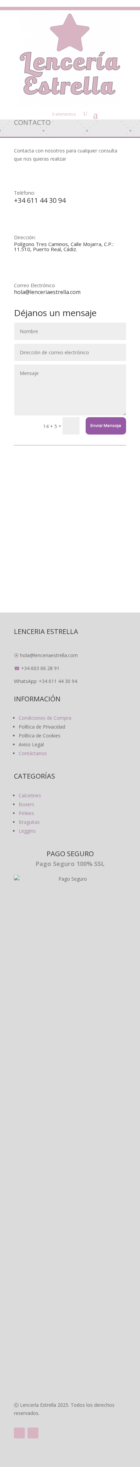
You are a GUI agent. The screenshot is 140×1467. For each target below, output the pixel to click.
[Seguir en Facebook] (19, 1433)
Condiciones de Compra (45, 718)
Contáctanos (33, 753)
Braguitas (29, 822)
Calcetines (30, 795)
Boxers (26, 804)
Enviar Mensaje (105, 425)
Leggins (27, 831)
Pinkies (26, 813)
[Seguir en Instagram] (33, 1433)
